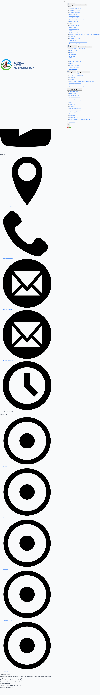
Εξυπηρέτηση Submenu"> (85, 46)
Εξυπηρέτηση (73, 46)
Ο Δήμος (71, 5)
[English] (68, 127)
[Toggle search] (68, 125)
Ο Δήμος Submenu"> (81, 5)
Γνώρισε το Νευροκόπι (75, 89)
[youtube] (25, 152)
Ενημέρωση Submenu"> (83, 72)
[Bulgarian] (70, 127)
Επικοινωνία (72, 122)
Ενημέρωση (72, 72)
